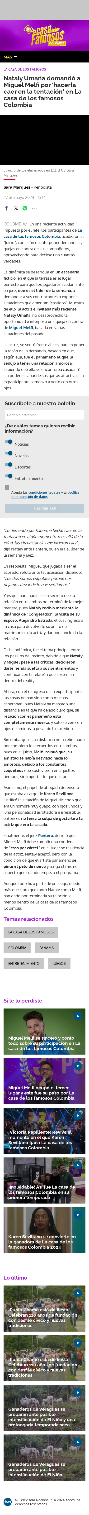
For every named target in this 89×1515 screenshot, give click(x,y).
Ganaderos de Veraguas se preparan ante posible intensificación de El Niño (36, 1469)
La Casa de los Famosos (31, 932)
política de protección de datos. (45, 494)
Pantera (45, 835)
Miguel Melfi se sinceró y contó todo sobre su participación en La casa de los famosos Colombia (44, 1043)
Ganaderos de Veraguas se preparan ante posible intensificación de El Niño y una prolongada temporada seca (41, 1416)
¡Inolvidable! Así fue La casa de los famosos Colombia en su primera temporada (41, 1192)
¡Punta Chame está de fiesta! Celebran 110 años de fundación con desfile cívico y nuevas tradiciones (42, 1317)
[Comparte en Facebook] (6, 208)
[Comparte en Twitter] (15, 208)
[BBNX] (8, 1502)
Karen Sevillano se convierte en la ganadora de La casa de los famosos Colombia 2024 (42, 1242)
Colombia (17, 948)
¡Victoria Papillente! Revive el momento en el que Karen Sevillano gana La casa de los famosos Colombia (40, 1139)
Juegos (59, 963)
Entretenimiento (24, 963)
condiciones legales (44, 492)
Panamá (46, 948)
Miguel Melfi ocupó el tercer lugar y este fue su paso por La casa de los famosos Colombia (41, 1093)
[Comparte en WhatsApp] (25, 208)
